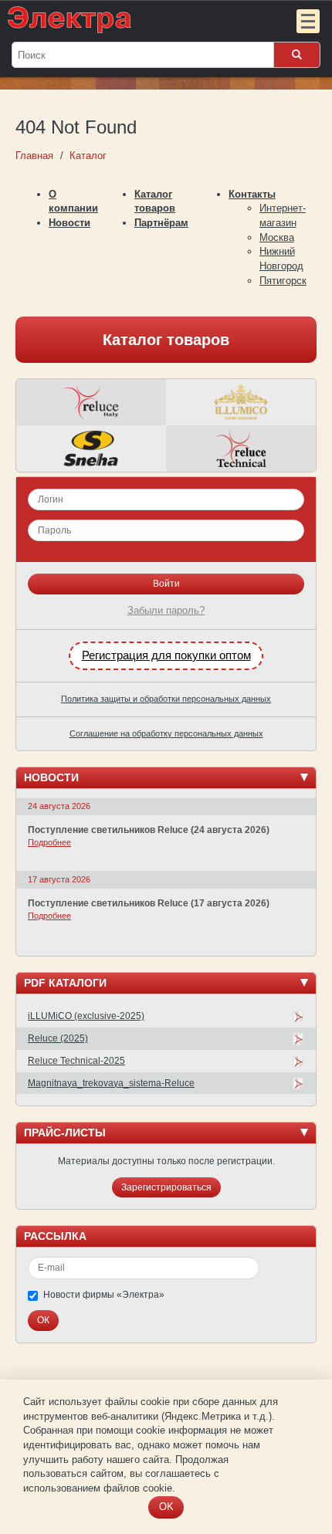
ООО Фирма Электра (135, 19)
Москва (276, 237)
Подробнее (49, 842)
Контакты (252, 194)
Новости (69, 223)
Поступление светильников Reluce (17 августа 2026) (148, 903)
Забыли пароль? (166, 610)
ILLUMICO (241, 402)
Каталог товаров (166, 339)
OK (166, 1506)
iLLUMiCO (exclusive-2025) (86, 1016)
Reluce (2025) (58, 1038)
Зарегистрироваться (166, 1187)
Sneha (91, 448)
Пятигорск (283, 280)
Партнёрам (161, 223)
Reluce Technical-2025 (76, 1060)
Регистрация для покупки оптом (166, 655)
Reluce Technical (241, 448)
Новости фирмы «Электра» (103, 1294)
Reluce (91, 402)
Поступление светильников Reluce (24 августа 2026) (148, 830)
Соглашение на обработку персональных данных (166, 733)
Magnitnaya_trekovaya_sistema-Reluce (111, 1083)
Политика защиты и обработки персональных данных (166, 698)
